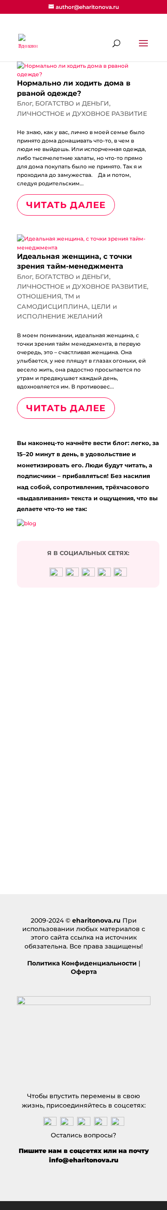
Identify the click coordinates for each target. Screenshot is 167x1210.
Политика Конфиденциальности (82, 963)
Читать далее (66, 205)
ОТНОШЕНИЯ (39, 296)
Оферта (84, 972)
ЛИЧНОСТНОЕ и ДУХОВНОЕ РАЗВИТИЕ (82, 114)
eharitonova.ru (96, 920)
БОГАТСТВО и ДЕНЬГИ (72, 103)
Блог (24, 103)
